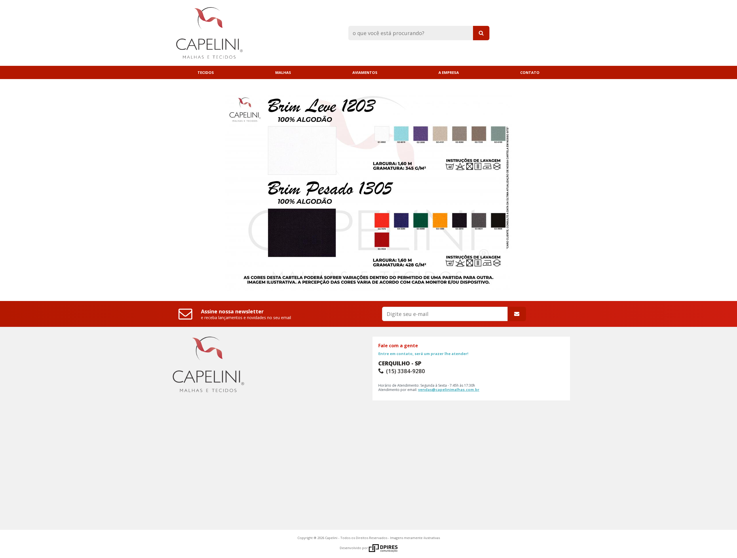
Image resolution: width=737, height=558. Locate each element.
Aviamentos (364, 72)
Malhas (283, 72)
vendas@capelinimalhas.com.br (448, 389)
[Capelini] (205, 32)
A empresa (448, 72)
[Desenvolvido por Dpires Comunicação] (383, 548)
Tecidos (205, 72)
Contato (530, 72)
